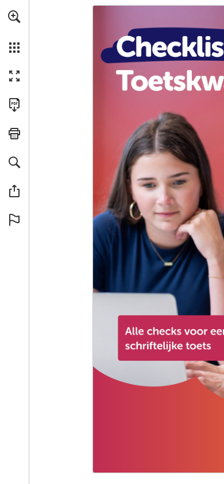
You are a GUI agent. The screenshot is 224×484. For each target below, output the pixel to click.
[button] (14, 16)
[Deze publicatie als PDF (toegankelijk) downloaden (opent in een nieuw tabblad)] (14, 105)
